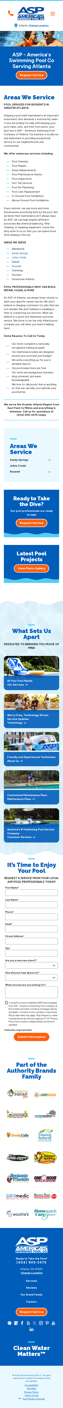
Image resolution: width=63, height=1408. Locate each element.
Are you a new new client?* (21, 960)
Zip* (7, 948)
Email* (8, 924)
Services (31, 1280)
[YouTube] (53, 1323)
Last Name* (12, 900)
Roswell (16, 266)
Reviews (31, 1287)
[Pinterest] (47, 1323)
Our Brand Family (31, 1294)
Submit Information (31, 1037)
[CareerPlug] (9, 1323)
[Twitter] (34, 1323)
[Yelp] (28, 1323)
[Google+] (16, 1323)
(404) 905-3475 (27, 414)
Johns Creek (19, 257)
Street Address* (14, 936)
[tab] (49, 460)
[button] (52, 13)
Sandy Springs (20, 253)
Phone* (9, 912)
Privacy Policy (31, 1392)
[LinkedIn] (31, 1329)
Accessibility (31, 1385)
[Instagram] (41, 1323)
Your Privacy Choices (33, 1398)
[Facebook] (22, 1323)
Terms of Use (31, 1395)
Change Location (39, 25)
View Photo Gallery (31, 568)
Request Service (31, 75)
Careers (31, 1301)
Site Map (31, 1388)
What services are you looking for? (25, 985)
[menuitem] (28, 460)
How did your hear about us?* (22, 973)
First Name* (12, 887)
